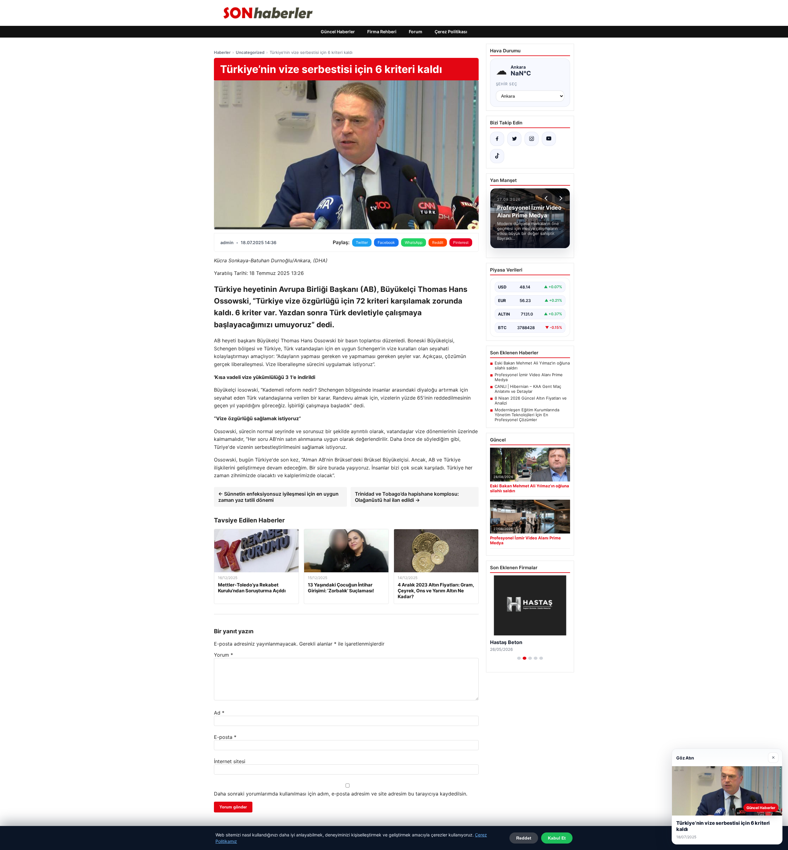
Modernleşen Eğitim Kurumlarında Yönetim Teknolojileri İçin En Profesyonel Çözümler (527, 414)
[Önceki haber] (547, 198)
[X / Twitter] (514, 139)
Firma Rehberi (381, 31)
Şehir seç (507, 84)
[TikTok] (497, 156)
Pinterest (460, 242)
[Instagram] (532, 139)
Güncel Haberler (338, 31)
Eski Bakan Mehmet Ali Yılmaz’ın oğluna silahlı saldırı (532, 365)
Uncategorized (250, 52)
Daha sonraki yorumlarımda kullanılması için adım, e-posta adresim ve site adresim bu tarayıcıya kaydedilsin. (340, 794)
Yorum (223, 655)
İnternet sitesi (229, 761)
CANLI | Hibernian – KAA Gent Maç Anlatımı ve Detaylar (528, 389)
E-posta (225, 737)
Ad (219, 713)
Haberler (222, 52)
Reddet (523, 838)
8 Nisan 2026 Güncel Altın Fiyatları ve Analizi (531, 400)
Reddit (437, 242)
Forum (415, 31)
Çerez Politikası (451, 31)
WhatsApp (413, 242)
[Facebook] (497, 139)
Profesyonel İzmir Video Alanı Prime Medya (529, 377)
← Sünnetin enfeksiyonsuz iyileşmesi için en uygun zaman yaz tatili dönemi (278, 497)
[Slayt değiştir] (519, 658)
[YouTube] (549, 139)
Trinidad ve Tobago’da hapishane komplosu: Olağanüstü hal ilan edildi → (407, 497)
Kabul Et (557, 838)
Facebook (386, 242)
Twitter (362, 242)
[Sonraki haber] (560, 198)
